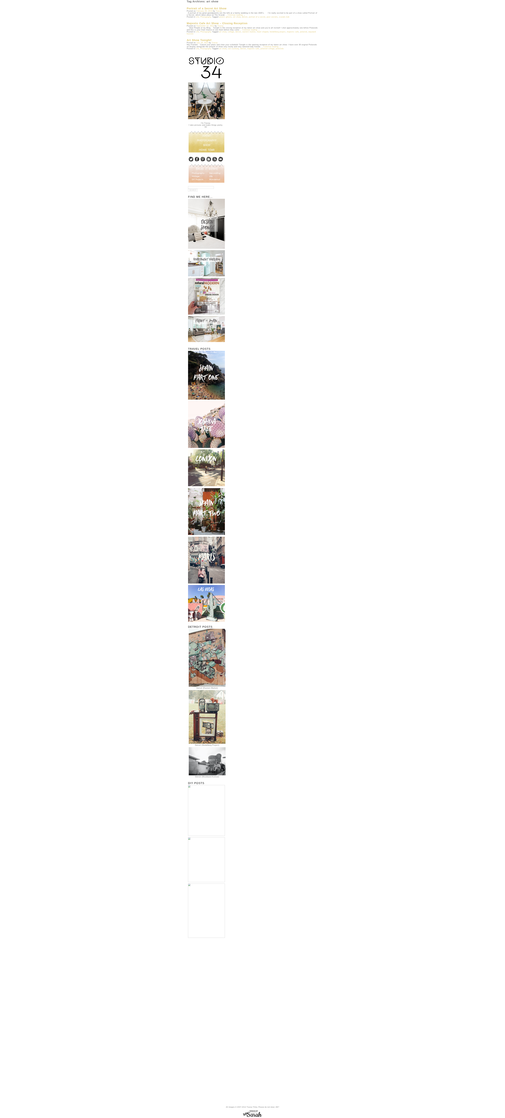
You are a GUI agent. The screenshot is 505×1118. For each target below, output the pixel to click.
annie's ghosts (225, 17)
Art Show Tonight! (199, 40)
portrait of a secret (257, 17)
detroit (245, 17)
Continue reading (236, 15)
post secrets (272, 17)
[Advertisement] (206, 981)
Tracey (219, 11)
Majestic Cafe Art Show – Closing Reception (217, 23)
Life (197, 17)
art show (237, 17)
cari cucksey (233, 49)
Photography (205, 17)
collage (231, 32)
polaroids (280, 49)
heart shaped (262, 32)
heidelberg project (278, 32)
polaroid (303, 32)
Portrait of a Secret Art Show (207, 8)
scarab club (284, 17)
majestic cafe (293, 32)
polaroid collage (267, 49)
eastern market (249, 32)
